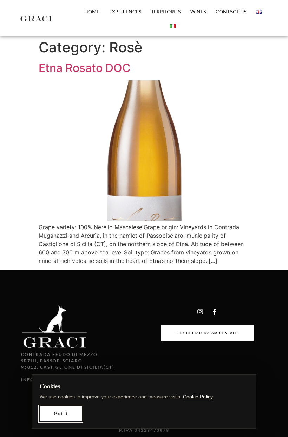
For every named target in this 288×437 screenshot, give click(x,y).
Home (91, 11)
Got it (61, 413)
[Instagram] (200, 311)
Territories (166, 11)
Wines (198, 11)
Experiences (125, 11)
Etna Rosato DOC (85, 68)
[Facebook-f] (214, 311)
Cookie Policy (197, 396)
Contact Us (231, 11)
